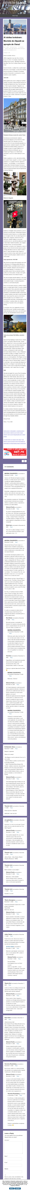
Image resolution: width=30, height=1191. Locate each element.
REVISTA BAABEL (15, 3)
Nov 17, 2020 (6, 47)
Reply (16, 475)
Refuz (11, 1188)
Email (6, 1162)
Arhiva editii (11, 48)
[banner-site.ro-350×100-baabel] (15, 452)
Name (6, 1156)
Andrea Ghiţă (10, 946)
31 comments (20, 47)
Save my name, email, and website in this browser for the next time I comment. (14, 1177)
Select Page (15, 15)
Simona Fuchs (14, 47)
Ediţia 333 (15, 48)
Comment (7, 1140)
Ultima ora (20, 48)
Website (6, 1169)
